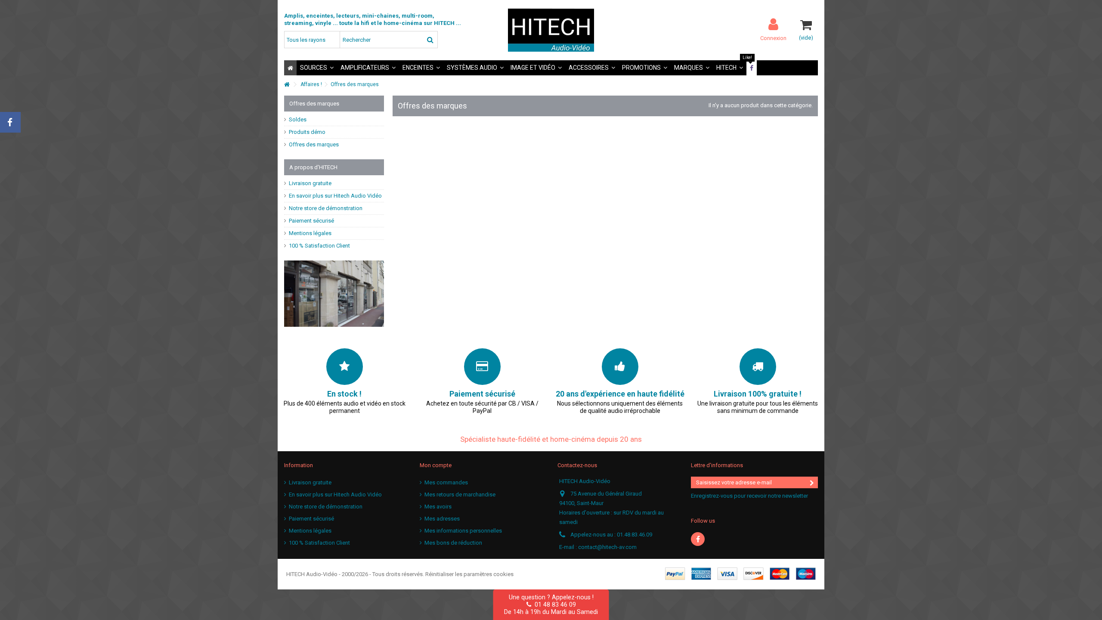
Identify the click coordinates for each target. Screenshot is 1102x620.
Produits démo (307, 132)
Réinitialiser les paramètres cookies (469, 574)
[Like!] (751, 67)
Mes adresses (442, 518)
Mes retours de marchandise (459, 494)
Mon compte (436, 465)
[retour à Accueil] (286, 84)
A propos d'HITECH (313, 167)
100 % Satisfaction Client (319, 245)
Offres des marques (314, 144)
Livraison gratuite (310, 183)
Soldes (297, 119)
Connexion (773, 38)
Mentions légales (310, 233)
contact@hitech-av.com (607, 547)
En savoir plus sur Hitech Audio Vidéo (335, 195)
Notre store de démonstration (325, 208)
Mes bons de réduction (453, 542)
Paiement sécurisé (311, 220)
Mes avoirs (438, 506)
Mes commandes (446, 482)
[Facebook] (698, 539)
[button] (317, 67)
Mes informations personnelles (463, 530)
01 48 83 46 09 (553, 604)
